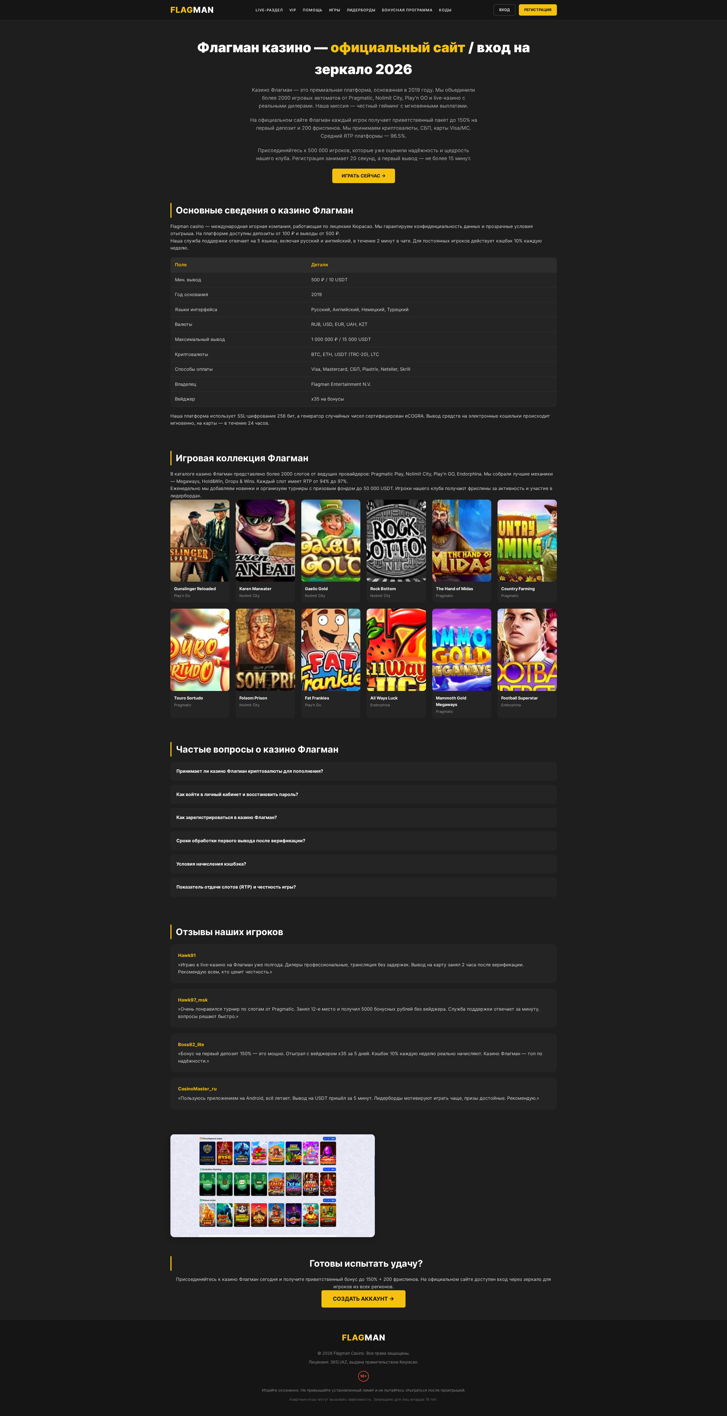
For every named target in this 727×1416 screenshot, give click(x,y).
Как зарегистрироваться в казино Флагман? (226, 817)
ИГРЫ (334, 10)
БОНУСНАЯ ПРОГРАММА (407, 10)
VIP (292, 10)
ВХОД (504, 10)
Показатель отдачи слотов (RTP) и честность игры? (236, 887)
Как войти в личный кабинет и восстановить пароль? (237, 794)
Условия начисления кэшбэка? (211, 864)
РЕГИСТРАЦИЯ (537, 10)
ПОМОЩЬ (313, 10)
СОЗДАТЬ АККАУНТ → (363, 1298)
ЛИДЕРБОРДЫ (361, 10)
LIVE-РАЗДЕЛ (269, 10)
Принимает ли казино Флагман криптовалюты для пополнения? (249, 771)
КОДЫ (445, 10)
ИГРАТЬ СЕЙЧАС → (364, 176)
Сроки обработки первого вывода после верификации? (240, 840)
